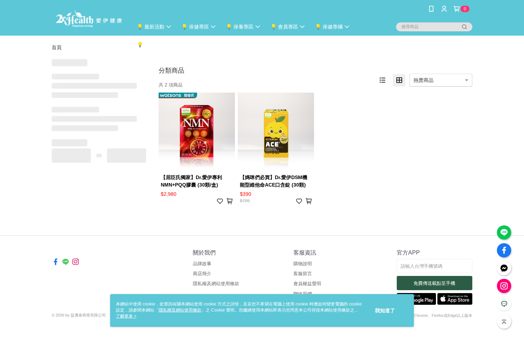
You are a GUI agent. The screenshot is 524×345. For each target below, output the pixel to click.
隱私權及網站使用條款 (216, 283)
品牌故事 (202, 263)
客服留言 (302, 273)
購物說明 (302, 263)
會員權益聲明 (307, 283)
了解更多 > (126, 316)
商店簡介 (202, 273)
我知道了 (385, 310)
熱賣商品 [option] (423, 80)
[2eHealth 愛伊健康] (88, 18)
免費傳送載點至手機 (434, 283)
